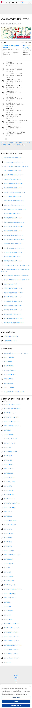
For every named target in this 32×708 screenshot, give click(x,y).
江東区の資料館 (8, 529)
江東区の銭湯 (7, 615)
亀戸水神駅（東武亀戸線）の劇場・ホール (14, 192)
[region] (16, 33)
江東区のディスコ (8, 464)
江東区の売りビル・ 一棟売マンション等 (14, 391)
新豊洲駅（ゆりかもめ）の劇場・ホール (14, 248)
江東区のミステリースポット (11, 417)
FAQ (16, 682)
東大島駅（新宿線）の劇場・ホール (13, 301)
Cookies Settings (16, 697)
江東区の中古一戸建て (9, 374)
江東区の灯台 (7, 572)
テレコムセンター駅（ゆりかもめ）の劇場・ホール (16, 265)
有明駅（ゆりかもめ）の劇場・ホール (13, 162)
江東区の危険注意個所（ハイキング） (13, 645)
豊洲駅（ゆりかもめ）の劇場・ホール (13, 292)
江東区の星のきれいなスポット (12, 421)
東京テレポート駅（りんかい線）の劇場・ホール (16, 275)
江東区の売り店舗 (8, 383)
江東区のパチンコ (8, 468)
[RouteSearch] (9, 2)
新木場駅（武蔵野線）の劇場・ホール (13, 235)
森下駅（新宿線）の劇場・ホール (12, 314)
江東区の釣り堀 (8, 460)
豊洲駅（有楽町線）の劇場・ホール (13, 288)
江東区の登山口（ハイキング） (12, 623)
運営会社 (16, 675)
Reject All (16, 701)
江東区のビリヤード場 (9, 507)
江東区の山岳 (7, 662)
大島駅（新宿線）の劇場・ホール (12, 179)
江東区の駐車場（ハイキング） (12, 640)
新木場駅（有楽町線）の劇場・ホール (13, 243)
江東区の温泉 (7, 430)
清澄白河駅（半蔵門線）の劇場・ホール (14, 205)
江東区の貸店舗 (8, 361)
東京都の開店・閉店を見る (11, 336)
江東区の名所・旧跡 (9, 550)
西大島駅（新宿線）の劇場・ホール (13, 297)
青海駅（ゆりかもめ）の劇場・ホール (13, 157)
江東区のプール (8, 511)
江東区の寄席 (7, 447)
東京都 (18, 144)
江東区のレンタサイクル (10, 524)
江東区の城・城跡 (8, 533)
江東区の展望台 (8, 619)
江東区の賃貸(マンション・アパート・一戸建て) (16, 353)
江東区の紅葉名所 (8, 576)
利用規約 (16, 678)
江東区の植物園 (8, 455)
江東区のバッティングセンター (12, 503)
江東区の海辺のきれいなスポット (12, 404)
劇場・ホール (11, 144)
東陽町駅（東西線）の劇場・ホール (13, 284)
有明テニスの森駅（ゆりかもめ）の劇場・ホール (16, 166)
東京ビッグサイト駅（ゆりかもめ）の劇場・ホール (16, 279)
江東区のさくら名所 (9, 580)
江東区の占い (7, 602)
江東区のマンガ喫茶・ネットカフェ (13, 589)
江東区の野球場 (8, 516)
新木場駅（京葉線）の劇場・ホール (13, 230)
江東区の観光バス (8, 563)
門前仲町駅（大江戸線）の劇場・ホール (14, 322)
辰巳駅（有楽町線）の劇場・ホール (13, 261)
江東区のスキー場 (8, 490)
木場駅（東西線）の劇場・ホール (12, 196)
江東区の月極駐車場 (9, 357)
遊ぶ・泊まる (19, 142)
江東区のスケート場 (9, 494)
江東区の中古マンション (10, 370)
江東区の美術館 (8, 546)
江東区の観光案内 (8, 559)
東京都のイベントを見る (10, 340)
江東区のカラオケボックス (10, 438)
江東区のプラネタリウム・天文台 (12, 554)
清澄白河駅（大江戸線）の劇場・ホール (14, 200)
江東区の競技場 (8, 486)
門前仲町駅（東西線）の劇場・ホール (13, 318)
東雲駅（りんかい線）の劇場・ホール (13, 226)
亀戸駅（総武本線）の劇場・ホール (13, 187)
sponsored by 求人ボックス (26, 42)
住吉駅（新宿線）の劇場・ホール (12, 256)
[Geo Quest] (22, 2)
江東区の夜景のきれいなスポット (12, 425)
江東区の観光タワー (9, 610)
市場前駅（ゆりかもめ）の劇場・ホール (14, 222)
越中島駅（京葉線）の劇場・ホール (13, 170)
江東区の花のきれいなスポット (12, 584)
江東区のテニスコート (9, 498)
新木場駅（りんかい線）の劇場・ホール (14, 239)
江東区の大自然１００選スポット (12, 408)
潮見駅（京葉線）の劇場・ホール (12, 213)
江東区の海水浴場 (8, 434)
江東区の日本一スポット (10, 412)
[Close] (30, 686)
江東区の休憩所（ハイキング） (12, 649)
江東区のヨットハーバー (10, 520)
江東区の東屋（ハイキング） (11, 653)
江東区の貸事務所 (8, 365)
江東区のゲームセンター (10, 443)
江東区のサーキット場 (9, 593)
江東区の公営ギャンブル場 (10, 451)
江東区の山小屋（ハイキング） (12, 627)
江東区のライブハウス (9, 477)
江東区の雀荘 (7, 606)
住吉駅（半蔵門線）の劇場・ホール (13, 252)
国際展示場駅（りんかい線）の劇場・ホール (15, 209)
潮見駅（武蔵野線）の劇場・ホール (13, 218)
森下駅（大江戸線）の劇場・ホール (13, 309)
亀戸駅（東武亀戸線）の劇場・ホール (13, 183)
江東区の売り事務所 (9, 387)
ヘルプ (16, 680)
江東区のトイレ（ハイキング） (12, 636)
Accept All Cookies (16, 705)
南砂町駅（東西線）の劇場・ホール (13, 305)
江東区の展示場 (8, 537)
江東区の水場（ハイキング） (11, 632)
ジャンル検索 (10, 142)
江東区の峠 (7, 567)
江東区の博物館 (8, 541)
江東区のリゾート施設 (9, 481)
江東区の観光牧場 (8, 473)
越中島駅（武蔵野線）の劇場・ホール (13, 175)
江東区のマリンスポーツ (10, 597)
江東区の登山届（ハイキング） (12, 658)
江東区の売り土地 (8, 378)
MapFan (3, 142)
